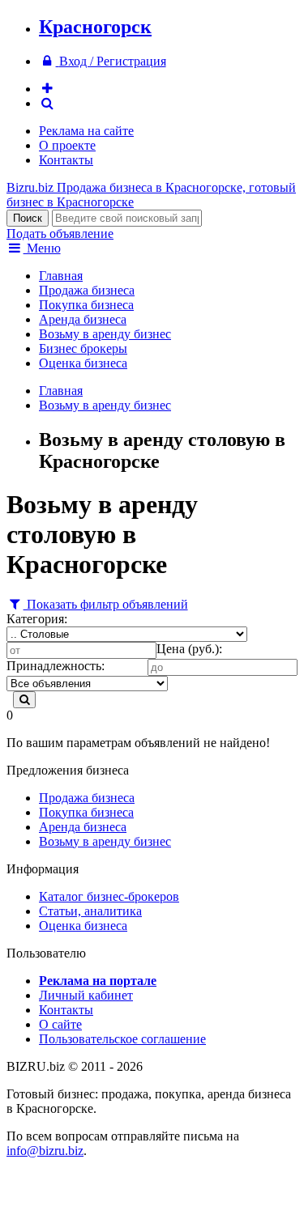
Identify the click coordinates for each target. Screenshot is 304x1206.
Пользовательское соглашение (122, 1039)
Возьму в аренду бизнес (105, 334)
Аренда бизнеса (82, 319)
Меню (42, 248)
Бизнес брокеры (83, 348)
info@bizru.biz (44, 1150)
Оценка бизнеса (83, 363)
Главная (61, 275)
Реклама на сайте (86, 131)
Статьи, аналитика (90, 911)
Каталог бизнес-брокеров (109, 896)
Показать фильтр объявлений (106, 604)
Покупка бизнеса (86, 305)
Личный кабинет (86, 995)
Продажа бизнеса (87, 290)
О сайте (60, 1024)
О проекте (67, 145)
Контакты (66, 160)
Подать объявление (59, 233)
